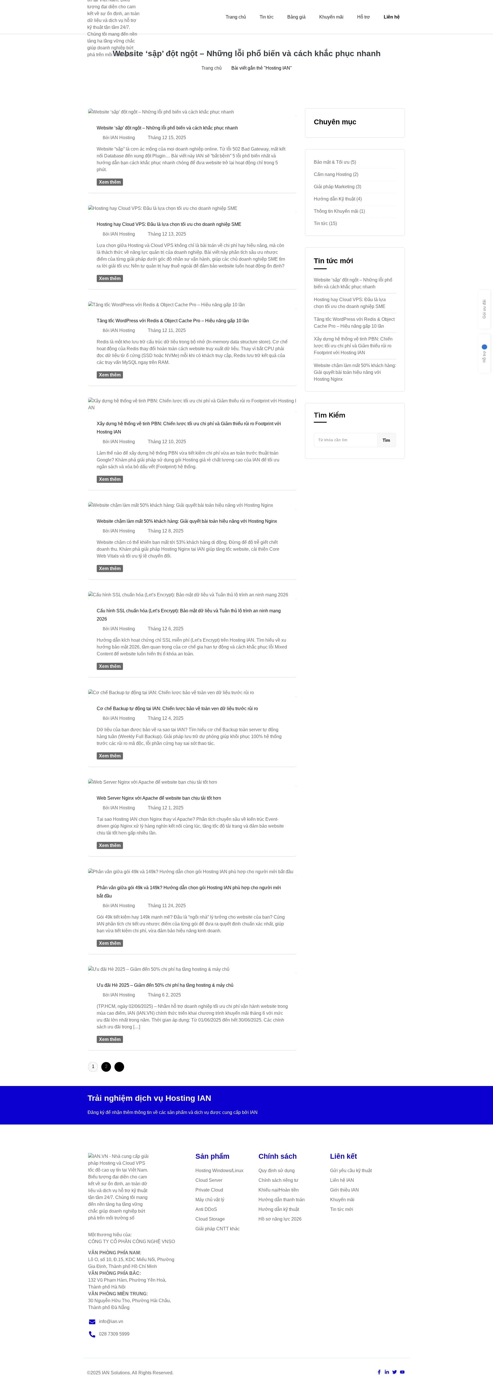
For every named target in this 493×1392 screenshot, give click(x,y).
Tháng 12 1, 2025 (165, 807)
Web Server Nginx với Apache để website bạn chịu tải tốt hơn (159, 798)
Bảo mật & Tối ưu (331, 162)
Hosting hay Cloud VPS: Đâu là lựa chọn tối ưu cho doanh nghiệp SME (169, 224)
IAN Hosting (122, 137)
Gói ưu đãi (484, 309)
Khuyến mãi (331, 17)
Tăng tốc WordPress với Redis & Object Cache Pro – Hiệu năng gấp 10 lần (173, 320)
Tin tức (267, 17)
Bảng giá (296, 17)
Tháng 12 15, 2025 (167, 137)
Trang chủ (236, 17)
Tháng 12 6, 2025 (165, 628)
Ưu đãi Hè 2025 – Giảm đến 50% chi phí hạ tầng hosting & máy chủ (165, 985)
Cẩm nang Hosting (333, 174)
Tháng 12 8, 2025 (165, 530)
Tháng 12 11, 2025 (167, 330)
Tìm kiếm (329, 415)
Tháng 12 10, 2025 (167, 441)
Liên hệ (392, 17)
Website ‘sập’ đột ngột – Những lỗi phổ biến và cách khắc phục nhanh (167, 127)
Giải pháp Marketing (334, 186)
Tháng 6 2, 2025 (164, 994)
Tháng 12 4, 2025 (165, 718)
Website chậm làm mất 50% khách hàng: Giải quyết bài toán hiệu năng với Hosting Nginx (187, 521)
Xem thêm (110, 182)
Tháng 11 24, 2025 (167, 905)
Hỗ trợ (363, 17)
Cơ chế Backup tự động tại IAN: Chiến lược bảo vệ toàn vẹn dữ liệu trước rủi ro (177, 708)
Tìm (386, 440)
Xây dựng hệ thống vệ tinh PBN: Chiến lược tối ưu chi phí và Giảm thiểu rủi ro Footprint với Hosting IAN (353, 346)
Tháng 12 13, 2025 (167, 234)
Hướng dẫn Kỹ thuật (334, 198)
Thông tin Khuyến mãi (336, 211)
